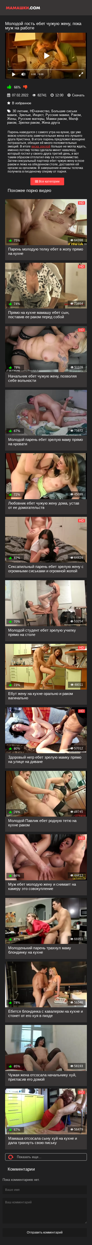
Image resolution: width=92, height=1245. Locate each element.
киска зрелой (40, 146)
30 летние (20, 111)
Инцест (38, 115)
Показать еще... (29, 1157)
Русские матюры (31, 119)
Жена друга (51, 122)
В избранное (21, 103)
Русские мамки (57, 115)
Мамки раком (56, 119)
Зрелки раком (29, 122)
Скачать (78, 95)
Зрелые (25, 115)
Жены (11, 119)
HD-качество (39, 111)
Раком (76, 115)
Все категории (49, 181)
